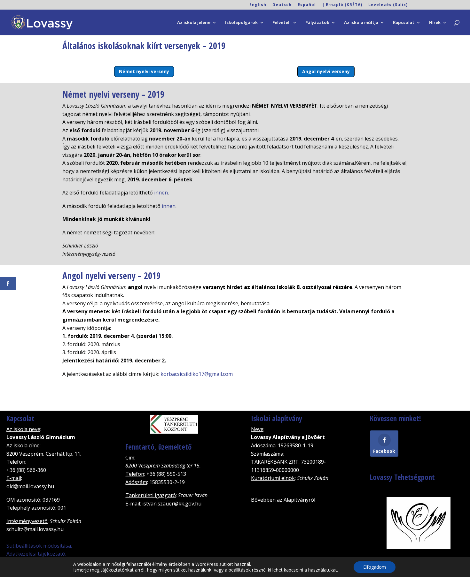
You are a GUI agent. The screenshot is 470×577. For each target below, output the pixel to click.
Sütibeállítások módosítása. (39, 545)
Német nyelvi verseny (144, 71)
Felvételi (281, 22)
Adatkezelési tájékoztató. (36, 553)
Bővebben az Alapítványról (283, 499)
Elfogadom (374, 567)
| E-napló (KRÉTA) (342, 5)
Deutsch (282, 5)
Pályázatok (317, 22)
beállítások (240, 570)
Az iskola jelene (193, 22)
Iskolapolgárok (241, 22)
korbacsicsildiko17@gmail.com (197, 373)
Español (307, 5)
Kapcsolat (403, 22)
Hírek (435, 22)
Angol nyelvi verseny (326, 71)
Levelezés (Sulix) (388, 5)
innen (161, 192)
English (257, 5)
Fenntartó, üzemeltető (158, 447)
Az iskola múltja (361, 22)
